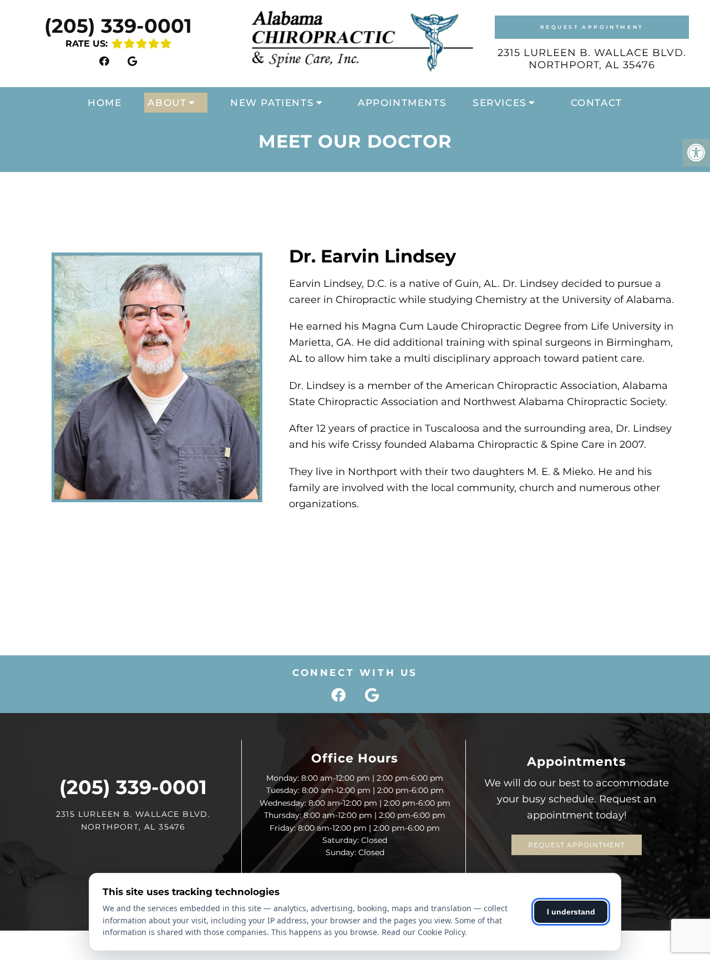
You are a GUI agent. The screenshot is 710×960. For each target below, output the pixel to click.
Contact (596, 102)
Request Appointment (591, 27)
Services (500, 102)
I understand (571, 911)
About (167, 102)
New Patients (272, 102)
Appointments (402, 102)
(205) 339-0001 (118, 26)
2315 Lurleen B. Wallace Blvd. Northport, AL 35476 (592, 59)
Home (104, 102)
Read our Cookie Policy (423, 932)
